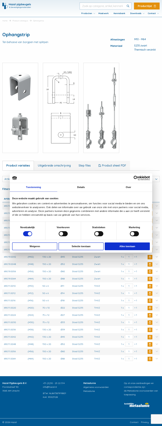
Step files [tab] (85, 165)
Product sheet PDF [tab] (113, 165)
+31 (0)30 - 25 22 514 (54, 383)
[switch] (63, 233)
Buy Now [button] (150, 257)
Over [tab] (128, 187)
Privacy (145, 422)
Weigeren (35, 246)
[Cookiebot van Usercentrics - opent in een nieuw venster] (136, 178)
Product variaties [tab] (18, 165)
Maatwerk (103, 13)
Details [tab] (81, 187)
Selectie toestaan (81, 246)
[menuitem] (87, 13)
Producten (86, 13)
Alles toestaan (127, 246)
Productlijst (145, 6)
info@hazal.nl (50, 387)
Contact (152, 13)
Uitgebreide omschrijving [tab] (54, 165)
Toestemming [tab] (33, 187)
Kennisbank (119, 13)
